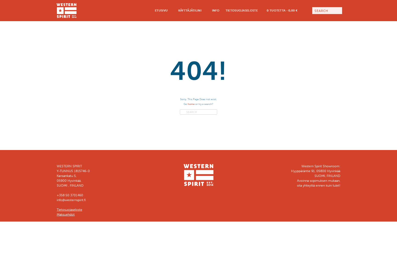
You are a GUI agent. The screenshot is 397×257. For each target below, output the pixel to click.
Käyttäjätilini (189, 10)
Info (215, 10)
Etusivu (161, 10)
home (191, 104)
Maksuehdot (66, 215)
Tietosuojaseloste (242, 10)
